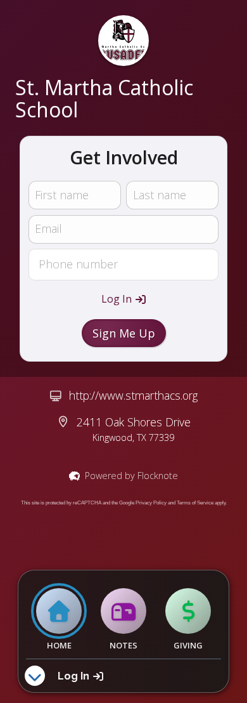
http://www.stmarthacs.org (133, 395)
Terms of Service (195, 503)
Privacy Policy (151, 503)
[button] (123, 299)
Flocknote (157, 476)
